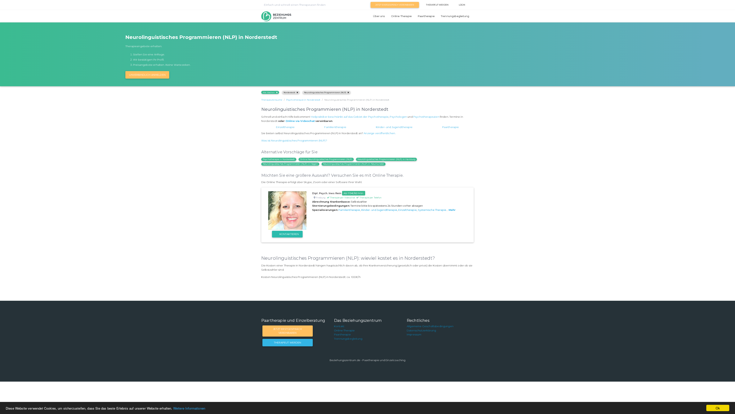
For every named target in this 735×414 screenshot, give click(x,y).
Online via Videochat (300, 120)
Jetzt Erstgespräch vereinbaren (394, 5)
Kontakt (339, 326)
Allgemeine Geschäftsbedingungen (430, 326)
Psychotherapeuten (426, 116)
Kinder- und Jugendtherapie (394, 127)
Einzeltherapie (285, 127)
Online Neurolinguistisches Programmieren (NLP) (326, 159)
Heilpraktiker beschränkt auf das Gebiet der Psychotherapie (350, 116)
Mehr (452, 209)
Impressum (414, 334)
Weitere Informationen (189, 408)
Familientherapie (335, 127)
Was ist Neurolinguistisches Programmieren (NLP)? (294, 140)
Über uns (379, 16)
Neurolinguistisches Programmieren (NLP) (325, 92)
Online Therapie (401, 16)
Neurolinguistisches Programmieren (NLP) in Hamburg (386, 159)
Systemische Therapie (432, 209)
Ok (718, 408)
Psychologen (398, 116)
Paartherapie (426, 16)
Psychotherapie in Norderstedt (279, 159)
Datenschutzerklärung (421, 330)
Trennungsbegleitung (455, 16)
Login (462, 5)
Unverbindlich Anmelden (147, 74)
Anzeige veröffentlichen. (380, 133)
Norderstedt (289, 92)
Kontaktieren (289, 234)
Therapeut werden (437, 5)
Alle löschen (269, 92)
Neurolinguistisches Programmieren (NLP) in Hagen (290, 164)
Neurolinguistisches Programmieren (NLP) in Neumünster (353, 164)
